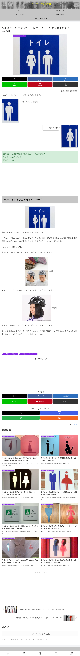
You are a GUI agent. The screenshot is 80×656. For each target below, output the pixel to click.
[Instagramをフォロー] (59, 413)
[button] (65, 84)
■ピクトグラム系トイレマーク (29, 354)
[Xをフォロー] (21, 413)
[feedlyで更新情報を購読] (21, 418)
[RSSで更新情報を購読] (59, 418)
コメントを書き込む (40, 633)
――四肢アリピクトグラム (11, 354)
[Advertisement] (40, 179)
